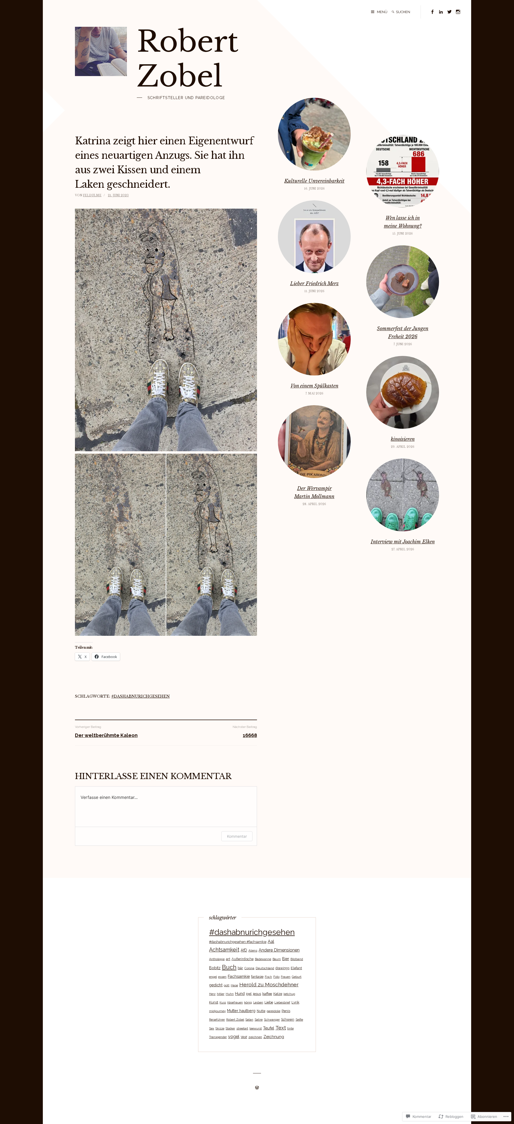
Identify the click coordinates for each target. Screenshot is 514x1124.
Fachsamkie (239, 976)
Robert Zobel (188, 59)
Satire (259, 1019)
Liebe (268, 1002)
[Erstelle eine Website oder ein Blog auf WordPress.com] (257, 1088)
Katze (277, 994)
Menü (382, 12)
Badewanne (263, 959)
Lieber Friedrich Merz (314, 284)
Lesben (258, 1002)
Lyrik (295, 1002)
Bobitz (215, 968)
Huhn (230, 994)
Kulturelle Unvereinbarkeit (314, 181)
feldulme (92, 195)
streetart (242, 1028)
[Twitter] (449, 11)
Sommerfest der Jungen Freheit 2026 (402, 333)
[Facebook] (432, 11)
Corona (249, 968)
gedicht (215, 985)
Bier (285, 959)
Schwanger (272, 1019)
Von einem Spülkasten (314, 386)
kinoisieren (403, 439)
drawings (282, 968)
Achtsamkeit (224, 950)
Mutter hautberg (241, 1010)
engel (213, 977)
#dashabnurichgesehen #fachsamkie (237, 942)
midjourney (217, 1011)
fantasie (257, 977)
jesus (257, 993)
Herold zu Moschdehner (268, 985)
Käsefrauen (235, 1002)
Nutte (261, 1011)
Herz (212, 993)
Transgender (218, 1037)
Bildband (296, 959)
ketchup (289, 994)
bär (240, 968)
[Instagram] (458, 11)
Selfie (299, 1019)
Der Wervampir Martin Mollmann (314, 492)
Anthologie (217, 959)
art (228, 959)
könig (248, 1002)
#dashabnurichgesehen (140, 696)
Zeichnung (273, 1036)
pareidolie (273, 1011)
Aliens (252, 950)
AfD (244, 950)
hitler (220, 994)
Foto (276, 977)
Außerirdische (243, 959)
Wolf (244, 1037)
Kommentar (237, 836)
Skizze (220, 1028)
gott (226, 985)
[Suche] (393, 12)
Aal (271, 941)
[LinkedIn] (441, 11)
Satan (249, 1019)
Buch (229, 967)
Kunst (213, 1002)
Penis (286, 1011)
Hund (240, 993)
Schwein (287, 1019)
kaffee (267, 993)
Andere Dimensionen (279, 950)
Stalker (230, 1028)
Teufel (268, 1028)
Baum (277, 959)
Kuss (223, 1002)
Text (280, 1028)
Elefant (296, 968)
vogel (233, 1036)
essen (222, 977)
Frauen (285, 976)
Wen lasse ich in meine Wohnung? (403, 222)
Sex (211, 1028)
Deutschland (265, 968)
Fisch (268, 976)
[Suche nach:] (407, 12)
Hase (234, 985)
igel (249, 994)
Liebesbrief (282, 1002)
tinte (290, 1028)
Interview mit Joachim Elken (403, 542)
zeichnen (255, 1037)
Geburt (296, 977)
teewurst (256, 1028)
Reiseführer (217, 1019)
